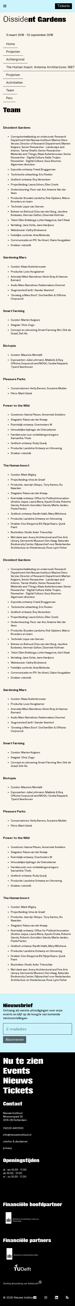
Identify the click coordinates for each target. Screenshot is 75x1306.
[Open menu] (4, 6)
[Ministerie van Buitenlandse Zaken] (22, 1254)
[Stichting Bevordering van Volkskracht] (22, 1283)
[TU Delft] (22, 1268)
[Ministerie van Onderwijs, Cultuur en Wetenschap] (22, 1218)
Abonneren (14, 1039)
